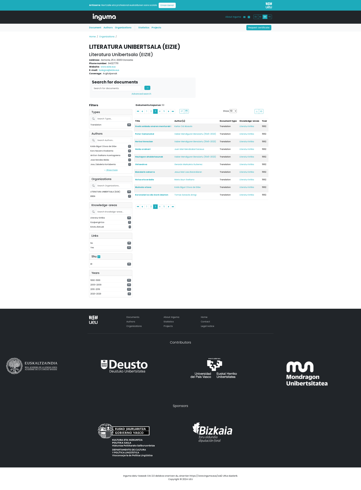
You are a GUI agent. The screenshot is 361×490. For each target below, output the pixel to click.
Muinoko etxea (143, 187)
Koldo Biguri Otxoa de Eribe (187, 187)
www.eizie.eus (108, 66)
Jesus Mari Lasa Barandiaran (188, 172)
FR (269, 16)
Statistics (143, 27)
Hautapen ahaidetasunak (149, 156)
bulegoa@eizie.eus (109, 70)
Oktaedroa (141, 164)
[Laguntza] (249, 17)
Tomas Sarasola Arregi (185, 194)
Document (95, 27)
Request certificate (258, 27)
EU (256, 16)
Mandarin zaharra (145, 172)
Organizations (123, 27)
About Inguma (233, 16)
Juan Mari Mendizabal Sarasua (189, 149)
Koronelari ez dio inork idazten (151, 194)
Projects (156, 27)
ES (260, 16)
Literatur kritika (247, 126)
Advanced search (141, 93)
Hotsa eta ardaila (144, 179)
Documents (132, 317)
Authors (108, 27)
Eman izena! (167, 5)
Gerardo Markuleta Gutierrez (188, 164)
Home (92, 36)
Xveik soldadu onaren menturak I (153, 126)
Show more (112, 170)
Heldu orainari (142, 149)
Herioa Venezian (144, 141)
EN (265, 16)
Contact (205, 321)
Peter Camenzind (144, 134)
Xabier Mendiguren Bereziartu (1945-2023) (195, 134)
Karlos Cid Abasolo (183, 126)
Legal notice (207, 326)
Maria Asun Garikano (184, 179)
